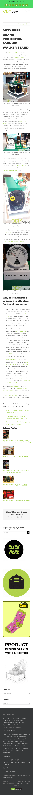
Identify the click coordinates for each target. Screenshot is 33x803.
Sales (19, 775)
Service (6, 764)
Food (11, 762)
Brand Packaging (22, 748)
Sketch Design (8, 734)
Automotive (7, 760)
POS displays (21, 331)
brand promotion (19, 57)
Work (13, 731)
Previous (21, 24)
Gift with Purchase (13, 360)
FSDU (13, 748)
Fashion (5, 762)
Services (6, 731)
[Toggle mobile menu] (29, 11)
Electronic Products (10, 720)
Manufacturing (13, 741)
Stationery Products (17, 722)
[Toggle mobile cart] (26, 11)
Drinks (14, 760)
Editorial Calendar (9, 771)
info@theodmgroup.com (16, 1)
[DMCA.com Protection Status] (16, 789)
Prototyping (7, 739)
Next (27, 24)
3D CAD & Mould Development (15, 737)
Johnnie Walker (14, 53)
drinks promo (7, 232)
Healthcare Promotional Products (14, 718)
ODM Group (15, 386)
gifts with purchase (20, 165)
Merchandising (8, 777)
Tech (22, 762)
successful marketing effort (14, 241)
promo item (25, 364)
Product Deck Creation (22, 734)
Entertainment (23, 760)
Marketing (25, 775)
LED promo (13, 354)
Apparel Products (9, 725)
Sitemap (19, 783)
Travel (27, 762)
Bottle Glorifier (8, 750)
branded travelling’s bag (11, 170)
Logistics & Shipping (16, 743)
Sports (17, 762)
